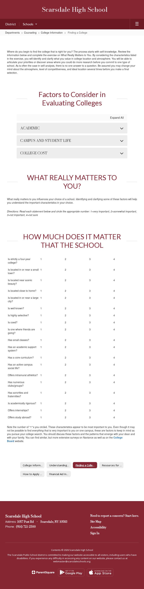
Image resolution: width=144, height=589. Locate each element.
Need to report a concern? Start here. (114, 516)
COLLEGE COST (33, 153)
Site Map (95, 521)
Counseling (30, 32)
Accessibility (98, 527)
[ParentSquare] (43, 572)
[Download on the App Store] (100, 572)
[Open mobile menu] (137, 24)
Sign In (94, 533)
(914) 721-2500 (26, 526)
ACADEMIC (30, 128)
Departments (12, 32)
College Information (52, 32)
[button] (30, 24)
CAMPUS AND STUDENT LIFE (45, 140)
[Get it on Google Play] (71, 572)
